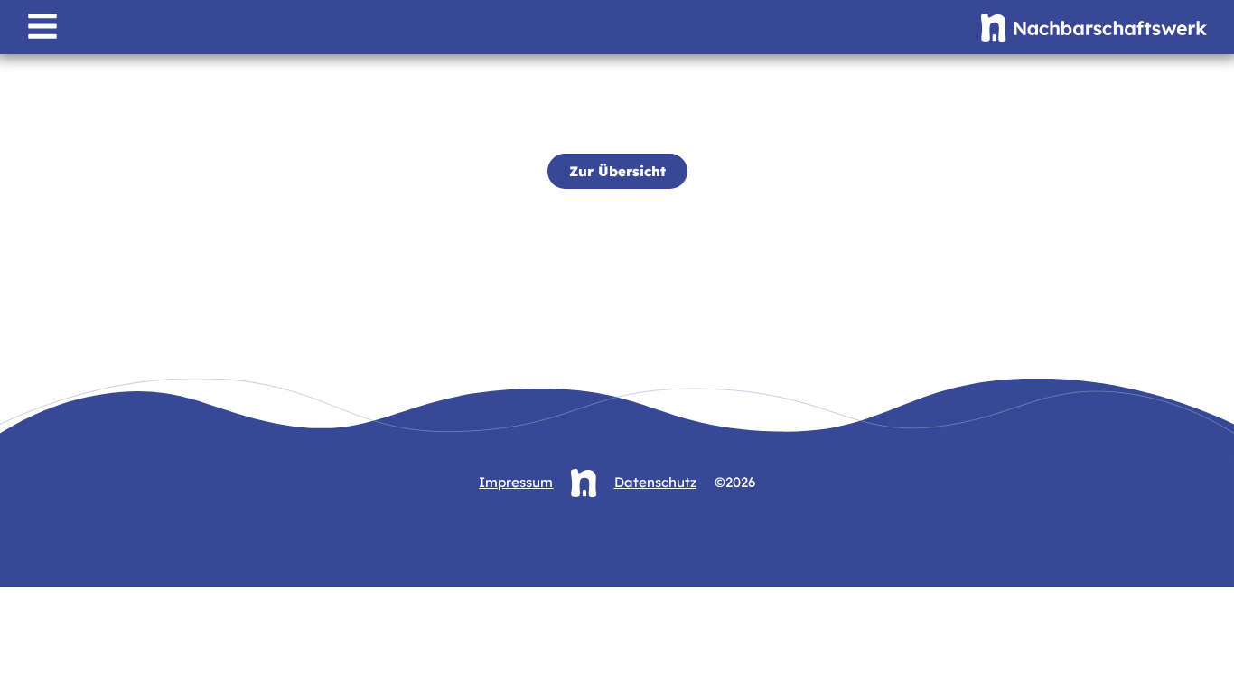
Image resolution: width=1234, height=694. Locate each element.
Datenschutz (655, 482)
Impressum (516, 482)
